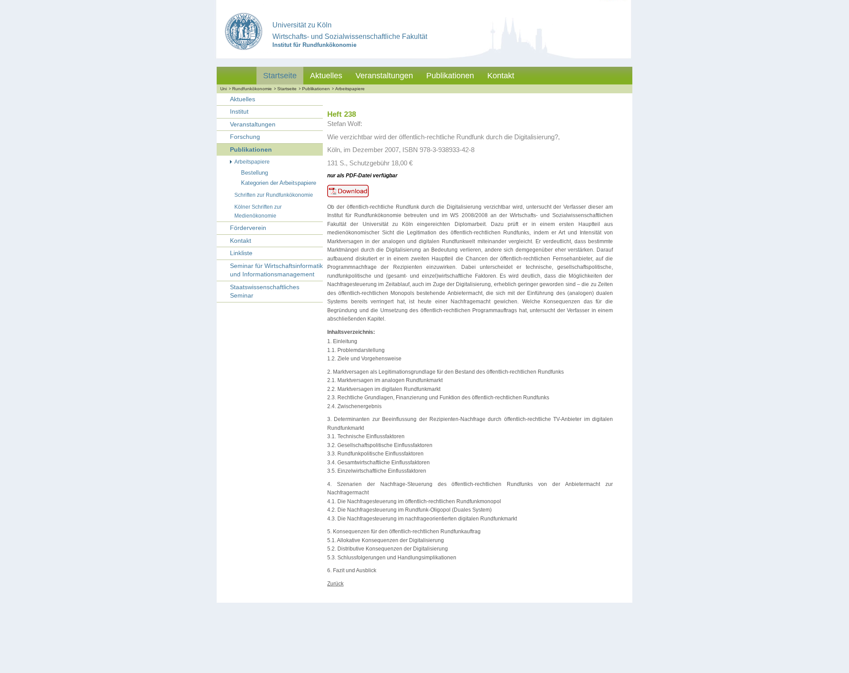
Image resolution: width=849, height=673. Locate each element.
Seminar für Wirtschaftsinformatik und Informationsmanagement (276, 270)
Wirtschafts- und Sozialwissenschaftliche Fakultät (349, 36)
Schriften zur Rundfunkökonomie (273, 195)
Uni (223, 88)
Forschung (245, 136)
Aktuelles (326, 75)
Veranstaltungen (384, 75)
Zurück (335, 584)
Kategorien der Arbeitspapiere (278, 183)
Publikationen (450, 75)
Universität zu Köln (302, 25)
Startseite (280, 75)
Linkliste (241, 252)
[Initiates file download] (351, 197)
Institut (239, 111)
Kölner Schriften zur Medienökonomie (258, 211)
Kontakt (500, 75)
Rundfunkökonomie (252, 88)
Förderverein (248, 227)
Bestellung (254, 173)
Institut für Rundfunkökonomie (314, 45)
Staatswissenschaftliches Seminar (264, 291)
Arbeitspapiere (350, 88)
